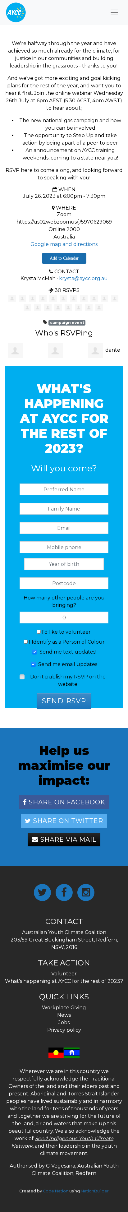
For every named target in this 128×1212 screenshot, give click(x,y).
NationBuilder (95, 1191)
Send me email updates (67, 664)
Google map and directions (64, 244)
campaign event (67, 322)
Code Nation (55, 1191)
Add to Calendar (64, 258)
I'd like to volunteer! (66, 632)
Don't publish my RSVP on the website (68, 680)
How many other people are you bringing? (64, 601)
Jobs (64, 1022)
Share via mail (67, 839)
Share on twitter (67, 821)
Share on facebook (66, 802)
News (64, 1015)
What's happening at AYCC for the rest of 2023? (64, 981)
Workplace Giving (64, 1008)
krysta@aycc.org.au (83, 278)
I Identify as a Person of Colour (66, 642)
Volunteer (64, 974)
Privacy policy (64, 1030)
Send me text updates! (67, 652)
